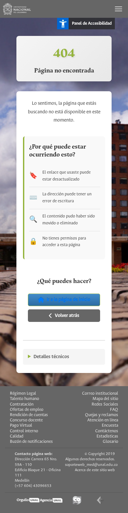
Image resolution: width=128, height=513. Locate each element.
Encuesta (110, 425)
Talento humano (24, 398)
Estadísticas (107, 436)
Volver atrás (67, 315)
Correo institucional (100, 393)
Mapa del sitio (105, 398)
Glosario (110, 441)
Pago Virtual (21, 425)
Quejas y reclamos (101, 415)
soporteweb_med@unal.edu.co (91, 465)
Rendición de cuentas (29, 415)
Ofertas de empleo (26, 409)
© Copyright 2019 (100, 454)
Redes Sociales (105, 404)
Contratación (21, 404)
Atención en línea (102, 420)
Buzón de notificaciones (31, 441)
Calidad (16, 436)
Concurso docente (26, 420)
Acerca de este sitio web (95, 470)
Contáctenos (106, 431)
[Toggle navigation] (119, 9)
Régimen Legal (23, 393)
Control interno (24, 431)
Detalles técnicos (51, 356)
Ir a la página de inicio (68, 299)
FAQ (114, 409)
